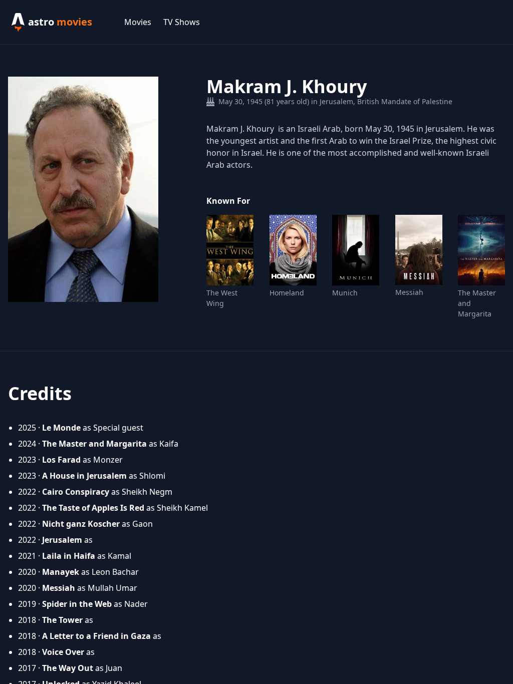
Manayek (60, 571)
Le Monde (61, 427)
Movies (137, 22)
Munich (345, 292)
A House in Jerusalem (84, 475)
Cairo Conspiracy (75, 491)
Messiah (409, 292)
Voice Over (63, 651)
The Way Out (67, 667)
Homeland (287, 292)
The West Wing (221, 298)
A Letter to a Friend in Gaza (96, 635)
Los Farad (61, 459)
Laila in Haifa (68, 555)
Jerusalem (62, 539)
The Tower (62, 619)
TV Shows (181, 22)
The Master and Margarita (477, 303)
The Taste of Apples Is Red (93, 507)
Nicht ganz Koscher (81, 523)
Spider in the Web (77, 603)
